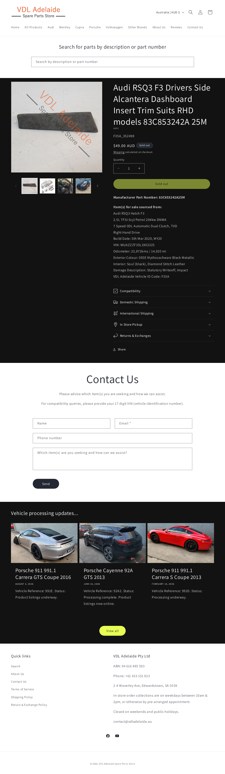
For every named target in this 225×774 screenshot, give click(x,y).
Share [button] (122, 349)
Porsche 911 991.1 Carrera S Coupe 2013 (176, 573)
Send (46, 484)
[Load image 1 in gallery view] (29, 186)
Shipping (119, 152)
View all (112, 631)
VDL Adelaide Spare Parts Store (117, 763)
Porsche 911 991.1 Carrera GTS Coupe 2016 (43, 573)
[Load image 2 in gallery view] (47, 186)
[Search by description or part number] (189, 62)
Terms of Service (22, 689)
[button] (191, 12)
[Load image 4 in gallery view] (83, 186)
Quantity (118, 160)
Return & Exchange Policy (29, 705)
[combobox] (112, 62)
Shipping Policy (22, 697)
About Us (17, 674)
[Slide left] (16, 186)
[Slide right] (97, 186)
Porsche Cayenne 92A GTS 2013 (108, 573)
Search (16, 666)
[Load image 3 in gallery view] (65, 186)
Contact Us (19, 681)
